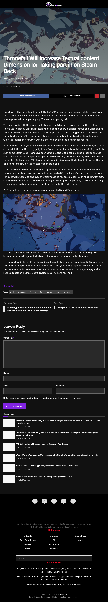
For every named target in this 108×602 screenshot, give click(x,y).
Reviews (54, 548)
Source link (9, 286)
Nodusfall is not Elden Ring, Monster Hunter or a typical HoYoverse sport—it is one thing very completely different (57, 433)
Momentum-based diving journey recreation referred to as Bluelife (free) (47, 465)
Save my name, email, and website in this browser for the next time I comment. (43, 398)
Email (7, 385)
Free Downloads (28, 540)
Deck (12, 292)
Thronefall (67, 292)
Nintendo (54, 535)
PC (54, 540)
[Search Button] (89, 558)
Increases (22, 292)
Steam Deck (23, 78)
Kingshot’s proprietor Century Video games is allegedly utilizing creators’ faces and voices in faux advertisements (59, 421)
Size (42, 292)
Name (7, 372)
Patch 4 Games (61, 594)
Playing (33, 292)
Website (60, 385)
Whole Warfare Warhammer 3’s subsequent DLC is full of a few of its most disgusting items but (57, 455)
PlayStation (54, 544)
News (27, 548)
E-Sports (28, 535)
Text (57, 292)
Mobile (27, 544)
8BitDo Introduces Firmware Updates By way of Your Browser (42, 444)
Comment (8, 337)
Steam (49, 292)
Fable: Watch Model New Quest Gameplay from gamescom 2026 (44, 476)
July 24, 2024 (8, 78)
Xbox (80, 540)
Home (5, 86)
